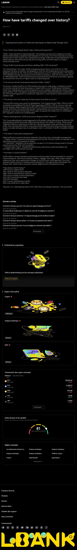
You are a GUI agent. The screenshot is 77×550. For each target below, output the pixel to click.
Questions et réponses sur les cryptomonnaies (27, 7)
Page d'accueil (6, 7)
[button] (71, 537)
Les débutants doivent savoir (16, 449)
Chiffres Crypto (57, 453)
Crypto (8, 458)
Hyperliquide (33, 458)
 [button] (58, 2)
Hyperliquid (56, 458)
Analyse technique (35, 449)
